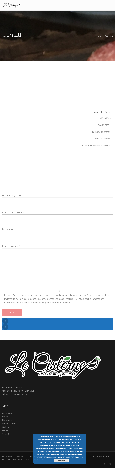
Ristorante (7, 420)
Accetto (61, 460)
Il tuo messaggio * (11, 246)
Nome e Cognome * (12, 195)
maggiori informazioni (74, 457)
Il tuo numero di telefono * (15, 212)
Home (100, 36)
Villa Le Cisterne (9, 423)
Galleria (5, 427)
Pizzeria (6, 416)
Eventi (5, 430)
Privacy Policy (8, 413)
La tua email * (8, 229)
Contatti (5, 433)
